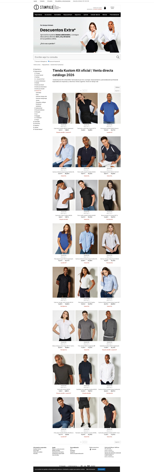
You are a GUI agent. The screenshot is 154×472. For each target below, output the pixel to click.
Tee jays (38, 73)
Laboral (86, 15)
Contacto (42, 1)
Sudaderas (38, 106)
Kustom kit (38, 90)
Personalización (114, 15)
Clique (37, 119)
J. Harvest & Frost (40, 79)
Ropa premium (67, 15)
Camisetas (38, 92)
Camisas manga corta (41, 96)
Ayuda (35, 1)
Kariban (37, 77)
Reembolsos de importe (58, 452)
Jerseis (37, 100)
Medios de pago (56, 450)
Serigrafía (72, 452)
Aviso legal (36, 450)
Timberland (38, 117)
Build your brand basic (41, 86)
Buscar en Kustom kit (54, 61)
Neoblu (37, 83)
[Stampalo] (47, 7)
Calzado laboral (95, 15)
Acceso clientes (97, 9)
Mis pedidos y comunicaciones (62, 1)
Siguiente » (117, 90)
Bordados (72, 450)
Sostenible (57, 15)
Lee (36, 114)
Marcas (104, 15)
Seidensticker (39, 108)
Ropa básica (38, 15)
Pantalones (38, 104)
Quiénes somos (37, 449)
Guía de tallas (55, 455)
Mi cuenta (50, 1)
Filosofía (35, 453)
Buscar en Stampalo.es (41, 61)
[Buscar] (117, 57)
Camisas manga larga (41, 98)
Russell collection (40, 110)
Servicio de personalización (76, 453)
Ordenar (117, 87)
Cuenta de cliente (97, 7)
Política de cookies (37, 452)
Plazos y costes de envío (58, 449)
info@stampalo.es (72, 466)
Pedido (112, 8)
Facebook (93, 449)
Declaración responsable (58, 453)
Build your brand (40, 85)
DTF (71, 449)
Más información (90, 469)
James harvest (39, 75)
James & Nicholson (40, 81)
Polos (37, 94)
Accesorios (48, 15)
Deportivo (78, 15)
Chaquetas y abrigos (41, 102)
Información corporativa (39, 447)
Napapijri (38, 116)
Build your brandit (40, 88)
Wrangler (38, 112)
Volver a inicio (37, 64)
